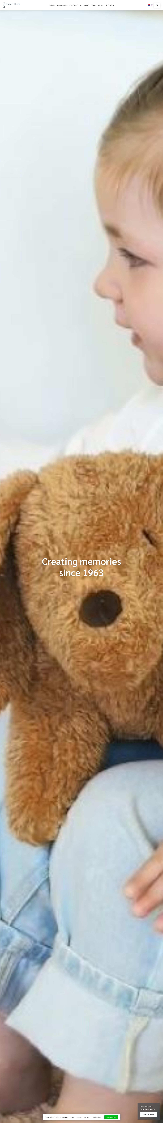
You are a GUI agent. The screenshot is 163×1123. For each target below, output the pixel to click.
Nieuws (93, 5)
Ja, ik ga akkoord (111, 1117)
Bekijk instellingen (97, 1117)
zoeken (157, 5)
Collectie (52, 5)
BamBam (111, 5)
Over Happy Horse (75, 5)
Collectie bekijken (148, 1114)
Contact (86, 5)
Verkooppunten (62, 5)
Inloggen (101, 5)
